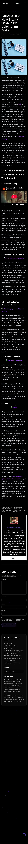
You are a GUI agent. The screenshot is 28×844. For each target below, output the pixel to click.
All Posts (6, 641)
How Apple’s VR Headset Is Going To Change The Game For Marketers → (19, 509)
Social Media (9, 660)
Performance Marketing (12, 655)
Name (3, 597)
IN (18, 3)
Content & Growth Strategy (13, 651)
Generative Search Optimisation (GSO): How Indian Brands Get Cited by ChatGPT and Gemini (13, 685)
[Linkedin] (13, 558)
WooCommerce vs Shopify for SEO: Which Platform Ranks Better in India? (14, 701)
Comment (4, 579)
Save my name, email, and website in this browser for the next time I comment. (12, 620)
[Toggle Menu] (25, 3)
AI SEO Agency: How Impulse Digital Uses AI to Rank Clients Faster (12, 691)
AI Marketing (9, 643)
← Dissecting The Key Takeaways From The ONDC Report (6, 509)
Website (3, 611)
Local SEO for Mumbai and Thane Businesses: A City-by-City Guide (13, 696)
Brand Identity (9, 648)
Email (3, 604)
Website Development (12, 663)
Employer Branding (11, 653)
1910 (19, 104)
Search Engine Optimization (13, 658)
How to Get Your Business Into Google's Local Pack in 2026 (12, 680)
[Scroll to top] (24, 835)
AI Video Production (11, 646)
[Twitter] (15, 558)
